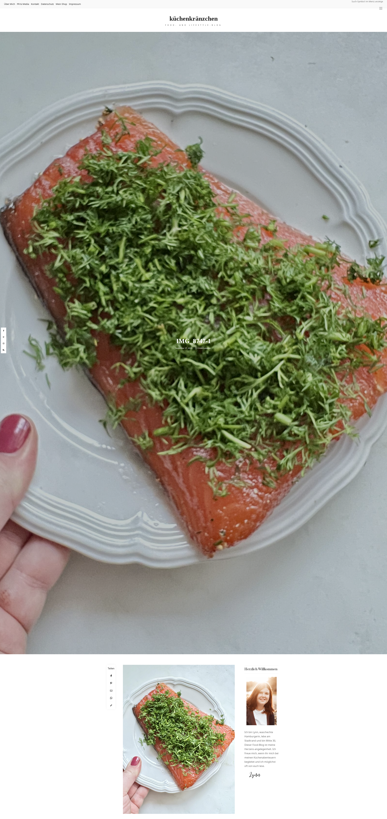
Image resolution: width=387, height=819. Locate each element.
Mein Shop (61, 3)
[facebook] (3, 331)
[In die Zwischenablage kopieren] (111, 705)
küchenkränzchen (193, 18)
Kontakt (35, 3)
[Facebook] (111, 675)
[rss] (3, 350)
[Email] (111, 690)
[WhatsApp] (111, 698)
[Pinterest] (111, 683)
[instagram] (3, 343)
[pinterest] (3, 337)
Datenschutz (47, 3)
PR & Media (23, 3)
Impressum (75, 3)
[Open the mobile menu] (381, 8)
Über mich (9, 3)
